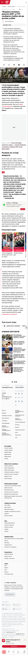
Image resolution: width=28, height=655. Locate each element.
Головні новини (8, 448)
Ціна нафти (7, 505)
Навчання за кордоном (10, 547)
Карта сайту (18, 435)
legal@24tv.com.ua (20, 633)
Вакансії (17, 427)
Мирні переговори (9, 470)
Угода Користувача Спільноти (19, 416)
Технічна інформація (20, 422)
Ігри (16, 437)
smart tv (6, 609)
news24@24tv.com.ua (7, 387)
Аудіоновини (7, 456)
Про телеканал (5, 418)
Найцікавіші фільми (9, 523)
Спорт (6, 563)
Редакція (4, 413)
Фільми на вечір (8, 527)
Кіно (5, 521)
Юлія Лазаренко (9, 21)
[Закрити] (25, 640)
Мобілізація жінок (9, 490)
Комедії (6, 529)
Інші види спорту (8, 574)
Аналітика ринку (8, 554)
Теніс (5, 569)
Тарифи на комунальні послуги (12, 511)
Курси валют (7, 507)
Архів (16, 432)
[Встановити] (14, 643)
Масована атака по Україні (11, 474)
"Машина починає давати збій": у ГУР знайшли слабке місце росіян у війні (21, 6)
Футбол (6, 567)
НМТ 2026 (6, 542)
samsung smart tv (17, 609)
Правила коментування (18, 419)
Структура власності (20, 429)
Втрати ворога (8, 478)
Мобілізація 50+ (8, 487)
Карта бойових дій (9, 468)
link (15, 393)
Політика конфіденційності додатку (19, 411)
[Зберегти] (24, 65)
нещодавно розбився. (9, 314)
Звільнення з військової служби (12, 485)
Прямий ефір (7, 452)
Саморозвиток (8, 545)
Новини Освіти (8, 536)
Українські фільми (9, 525)
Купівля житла (8, 556)
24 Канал (4, 6)
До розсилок (9, 594)
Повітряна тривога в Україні (11, 472)
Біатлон (6, 572)
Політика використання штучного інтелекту (6, 434)
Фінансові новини (9, 509)
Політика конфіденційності (6, 430)
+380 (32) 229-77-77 (10, 632)
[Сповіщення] (26, 2)
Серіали (6, 531)
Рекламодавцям (5, 423)
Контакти (17, 424)
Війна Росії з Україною (11, 464)
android (6, 604)
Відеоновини (7, 454)
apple (17, 604)
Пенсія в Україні (8, 515)
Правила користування (5, 426)
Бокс (5, 565)
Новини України (11, 6)
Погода (6, 458)
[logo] (7, 2)
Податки (6, 513)
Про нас (4, 410)
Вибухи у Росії (8, 476)
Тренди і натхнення (9, 558)
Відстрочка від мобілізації (11, 494)
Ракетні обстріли (8, 466)
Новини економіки (10, 503)
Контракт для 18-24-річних (11, 492)
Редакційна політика (7, 415)
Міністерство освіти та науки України (13, 538)
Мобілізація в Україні (11, 483)
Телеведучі (4, 420)
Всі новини (7, 446)
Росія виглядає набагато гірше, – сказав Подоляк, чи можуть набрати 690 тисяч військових (14, 146)
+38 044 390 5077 (19, 387)
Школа (6, 540)
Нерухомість (8, 552)
